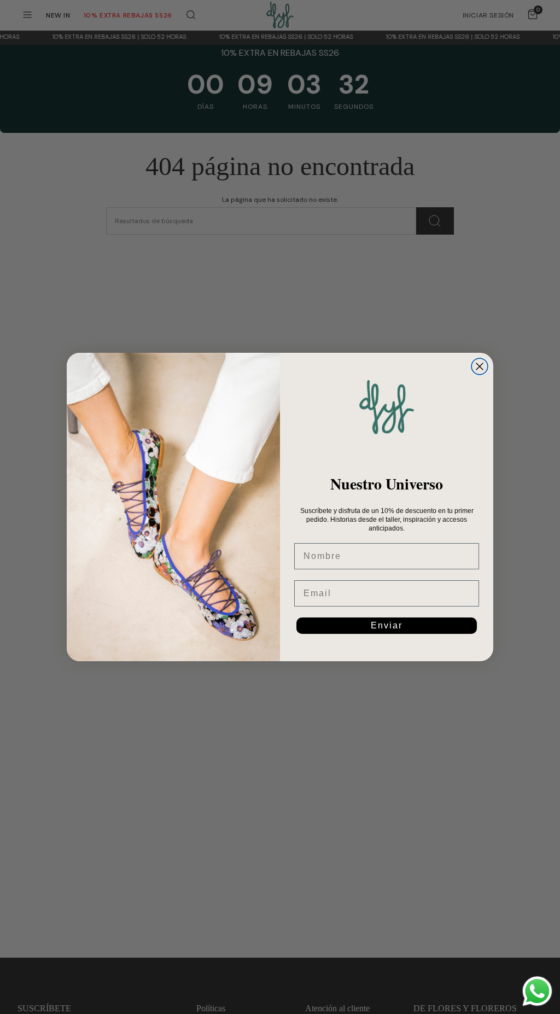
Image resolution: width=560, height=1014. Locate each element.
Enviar (386, 625)
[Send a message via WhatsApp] (537, 991)
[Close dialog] (479, 366)
